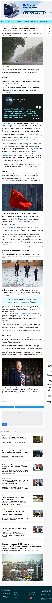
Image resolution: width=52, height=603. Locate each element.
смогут (21, 173)
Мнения (20, 21)
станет (29, 126)
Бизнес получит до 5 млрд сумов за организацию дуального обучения (14, 438)
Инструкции (27, 21)
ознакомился (19, 253)
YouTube (32, 595)
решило (39, 134)
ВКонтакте (32, 594)
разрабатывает (14, 85)
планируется (27, 313)
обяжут (26, 219)
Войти (4, 424)
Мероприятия (43, 21)
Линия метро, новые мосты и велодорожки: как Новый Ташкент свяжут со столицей (13, 497)
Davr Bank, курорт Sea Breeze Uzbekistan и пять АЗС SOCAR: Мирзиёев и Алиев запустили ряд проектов (15, 481)
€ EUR (48, 31)
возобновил (17, 163)
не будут (14, 218)
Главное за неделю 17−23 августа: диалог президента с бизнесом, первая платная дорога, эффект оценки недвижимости (21, 546)
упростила (36, 148)
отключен (39, 337)
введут (27, 130)
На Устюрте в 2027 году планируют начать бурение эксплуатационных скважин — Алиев (15, 466)
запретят (18, 130)
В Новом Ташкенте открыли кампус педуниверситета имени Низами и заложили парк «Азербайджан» (13, 513)
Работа (15, 597)
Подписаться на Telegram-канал (23, 407)
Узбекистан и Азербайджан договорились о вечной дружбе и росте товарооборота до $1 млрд (15, 528)
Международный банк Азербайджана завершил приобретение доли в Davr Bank (15, 451)
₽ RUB (48, 33)
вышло (12, 351)
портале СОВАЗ (38, 247)
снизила (27, 143)
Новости (10, 21)
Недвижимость (35, 21)
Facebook (32, 590)
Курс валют (49, 26)
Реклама (15, 590)
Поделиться (22, 401)
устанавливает (14, 234)
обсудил (6, 345)
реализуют (39, 322)
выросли (22, 80)
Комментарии (12, 401)
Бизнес (10, 435)
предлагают (13, 227)
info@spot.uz (46, 599)
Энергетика (10, 462)
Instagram (32, 592)
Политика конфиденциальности (18, 595)
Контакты (16, 589)
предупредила (6, 155)
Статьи (15, 21)
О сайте (15, 592)
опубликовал (11, 388)
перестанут (5, 125)
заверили (10, 90)
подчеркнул (15, 330)
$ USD (48, 29)
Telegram (32, 589)
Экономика (10, 509)
